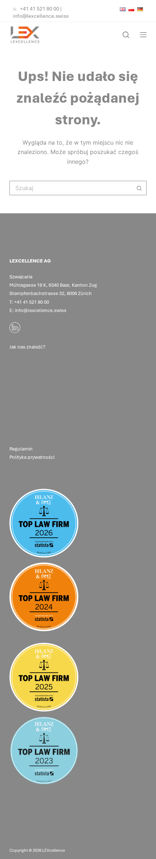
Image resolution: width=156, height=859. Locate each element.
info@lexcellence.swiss (41, 16)
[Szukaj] (126, 34)
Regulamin (21, 449)
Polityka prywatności (31, 457)
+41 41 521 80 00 (39, 8)
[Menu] (143, 34)
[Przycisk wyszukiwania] (139, 188)
